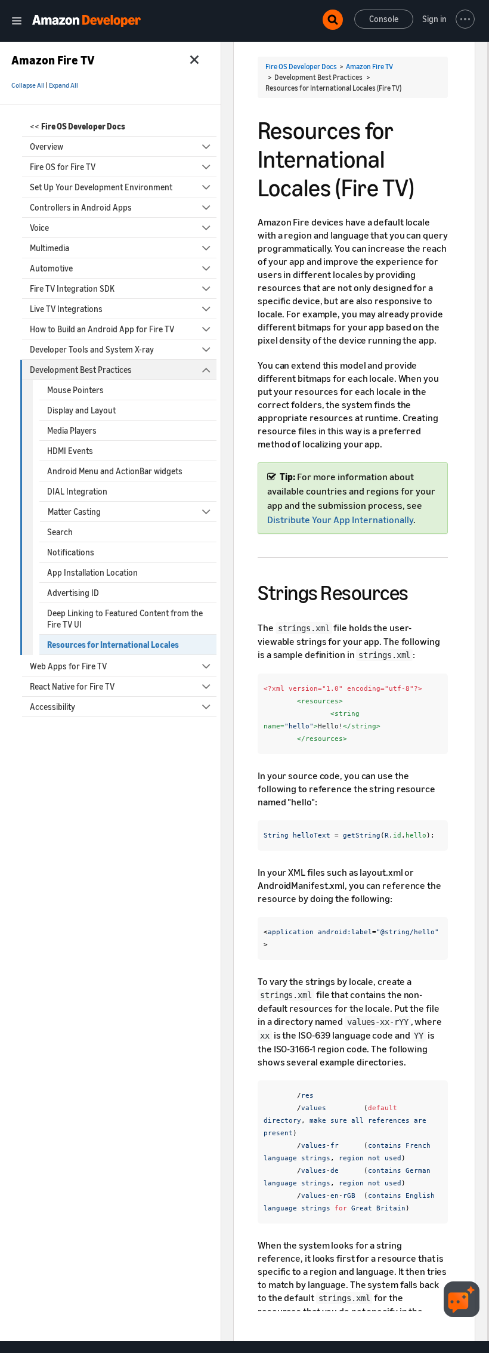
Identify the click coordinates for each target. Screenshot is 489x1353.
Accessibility (52, 707)
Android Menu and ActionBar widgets (114, 471)
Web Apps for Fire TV (68, 666)
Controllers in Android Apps (81, 207)
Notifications (70, 552)
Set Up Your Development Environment (101, 187)
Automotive (51, 268)
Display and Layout (81, 410)
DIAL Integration (77, 491)
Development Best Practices (81, 369)
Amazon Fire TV (369, 66)
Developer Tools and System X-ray (92, 349)
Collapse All (28, 85)
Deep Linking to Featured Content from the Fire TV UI (125, 618)
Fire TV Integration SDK (72, 288)
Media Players (72, 430)
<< (77, 126)
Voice (39, 228)
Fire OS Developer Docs (301, 66)
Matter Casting (74, 511)
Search (60, 532)
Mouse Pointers (75, 390)
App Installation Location (92, 572)
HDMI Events (70, 451)
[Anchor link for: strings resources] (418, 590)
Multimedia (49, 248)
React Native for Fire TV (72, 686)
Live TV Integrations (66, 309)
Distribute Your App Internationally (340, 520)
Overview (46, 146)
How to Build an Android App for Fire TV (102, 329)
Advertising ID (73, 593)
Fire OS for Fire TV (62, 167)
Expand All (63, 85)
